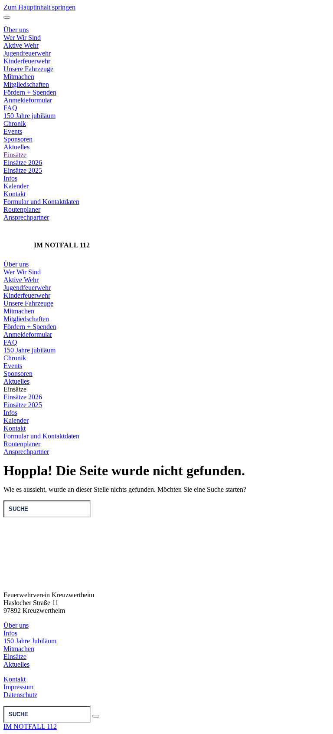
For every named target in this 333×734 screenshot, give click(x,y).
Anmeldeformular (27, 100)
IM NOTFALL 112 (30, 726)
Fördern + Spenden (29, 92)
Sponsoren (18, 139)
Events (12, 131)
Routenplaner (21, 209)
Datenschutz (20, 694)
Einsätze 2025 (22, 170)
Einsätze (14, 154)
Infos (10, 178)
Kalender (16, 186)
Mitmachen (18, 311)
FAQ (10, 108)
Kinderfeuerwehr (26, 295)
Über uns (16, 264)
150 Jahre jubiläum (29, 115)
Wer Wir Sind (22, 272)
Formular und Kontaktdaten (41, 201)
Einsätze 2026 (22, 162)
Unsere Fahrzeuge (28, 303)
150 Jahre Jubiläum (29, 641)
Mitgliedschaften (26, 84)
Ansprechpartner (26, 217)
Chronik (14, 123)
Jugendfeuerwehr (27, 287)
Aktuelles (16, 147)
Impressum (18, 687)
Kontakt (14, 193)
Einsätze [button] (14, 389)
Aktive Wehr (21, 279)
